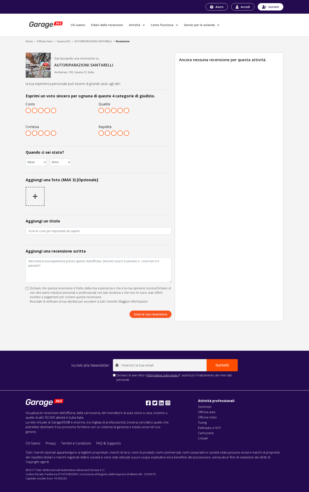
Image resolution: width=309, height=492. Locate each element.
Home (29, 41)
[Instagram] (167, 403)
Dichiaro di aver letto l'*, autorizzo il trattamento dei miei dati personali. (174, 377)
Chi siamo (78, 25)
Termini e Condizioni (76, 443)
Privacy (50, 443)
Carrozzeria (206, 433)
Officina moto (207, 417)
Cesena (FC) (63, 41)
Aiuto (219, 7)
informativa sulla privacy (163, 375)
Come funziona (162, 25)
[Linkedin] (161, 403)
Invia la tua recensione (150, 314)
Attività (135, 25)
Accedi (245, 7)
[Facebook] (148, 403)
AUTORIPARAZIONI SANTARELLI (93, 41)
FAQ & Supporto (108, 443)
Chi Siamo (33, 443)
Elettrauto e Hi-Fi (209, 428)
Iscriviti (273, 7)
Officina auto (206, 412)
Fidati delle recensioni (107, 25)
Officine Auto (45, 41)
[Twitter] (154, 403)
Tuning (202, 423)
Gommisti (204, 407)
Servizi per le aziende (200, 25)
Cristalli (203, 438)
